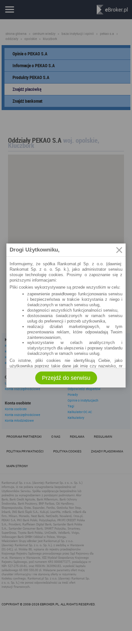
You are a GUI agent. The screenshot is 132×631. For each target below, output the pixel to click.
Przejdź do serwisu (66, 378)
